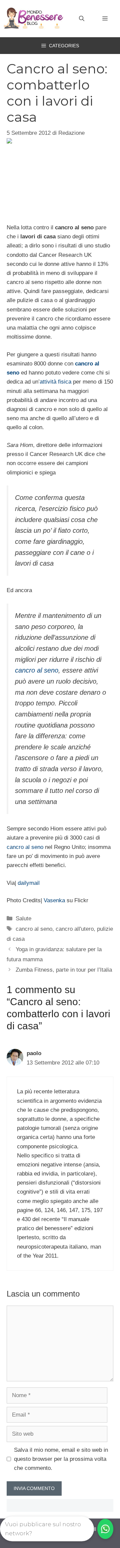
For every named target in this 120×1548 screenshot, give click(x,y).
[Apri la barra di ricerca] (81, 18)
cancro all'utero (75, 929)
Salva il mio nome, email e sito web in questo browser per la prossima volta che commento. (61, 1459)
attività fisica (55, 382)
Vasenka (54, 900)
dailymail (29, 883)
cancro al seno (36, 670)
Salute (23, 918)
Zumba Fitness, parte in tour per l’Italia (64, 970)
